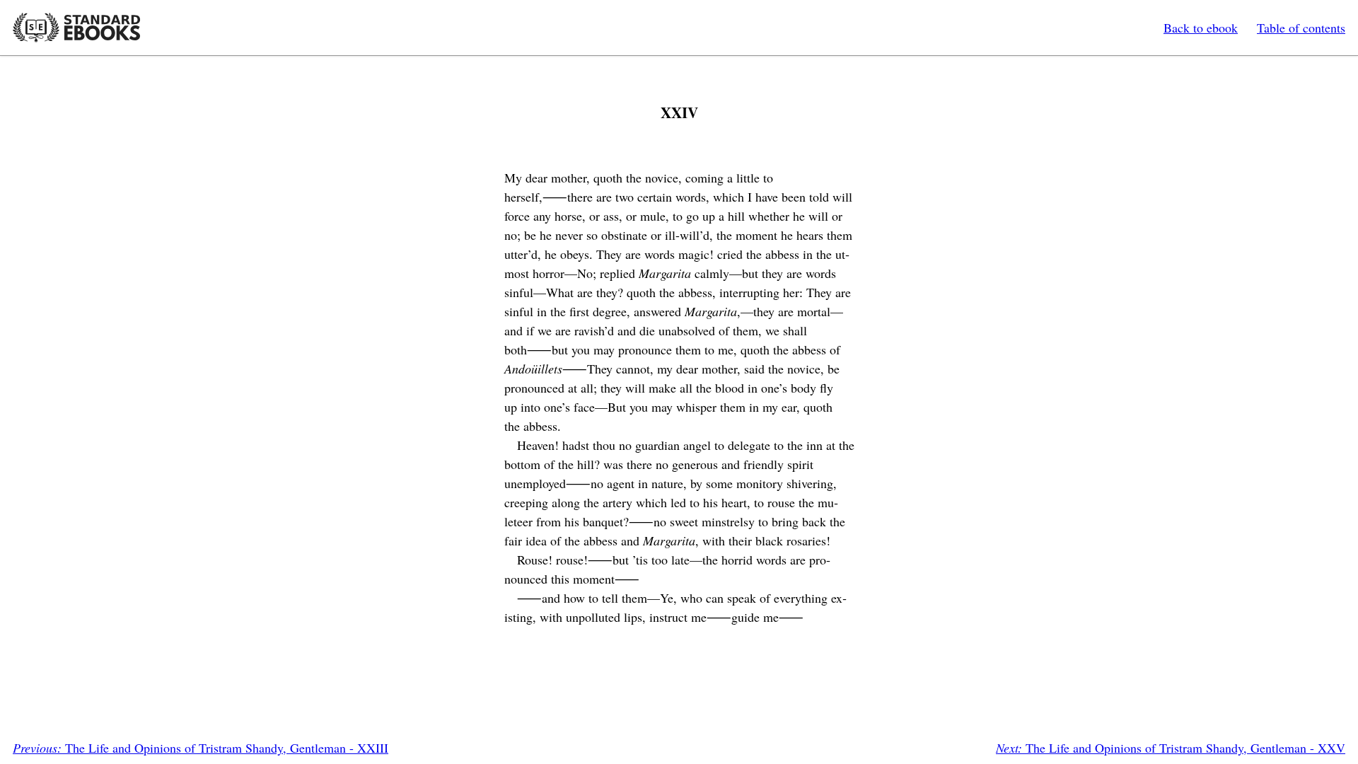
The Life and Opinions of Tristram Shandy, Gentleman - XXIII (200, 747)
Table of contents (1301, 27)
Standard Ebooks (76, 27)
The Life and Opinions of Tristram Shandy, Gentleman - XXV (1170, 747)
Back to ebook (1200, 27)
